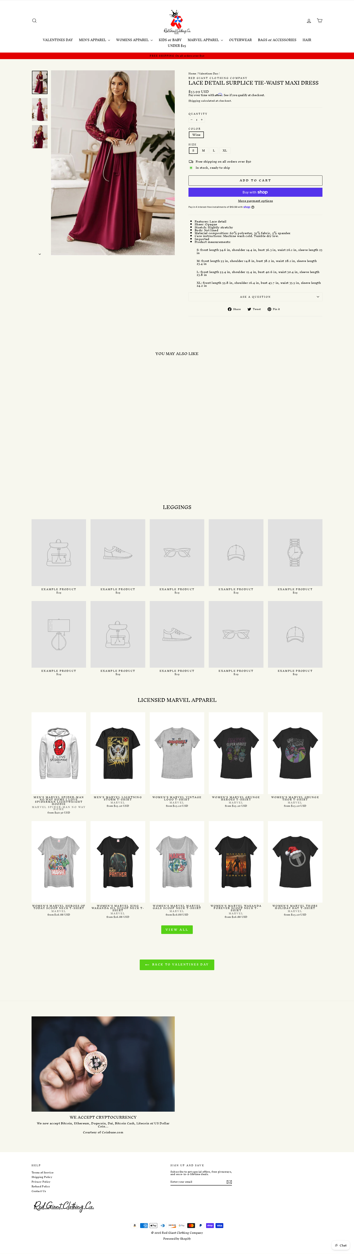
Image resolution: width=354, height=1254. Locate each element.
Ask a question (255, 297)
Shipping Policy (42, 1177)
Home (192, 73)
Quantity (198, 114)
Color (194, 129)
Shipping (194, 101)
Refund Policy (41, 1186)
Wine (196, 135)
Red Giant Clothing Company (217, 78)
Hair (307, 40)
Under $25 (177, 45)
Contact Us (39, 1191)
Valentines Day (58, 40)
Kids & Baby (170, 40)
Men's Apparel (93, 40)
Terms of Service (42, 1173)
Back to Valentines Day (180, 964)
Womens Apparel (133, 40)
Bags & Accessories (277, 40)
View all (177, 929)
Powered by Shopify (177, 1239)
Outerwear (240, 40)
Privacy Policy (41, 1182)
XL (225, 150)
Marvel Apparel (204, 40)
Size (192, 144)
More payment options (255, 200)
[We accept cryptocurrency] (103, 1064)
